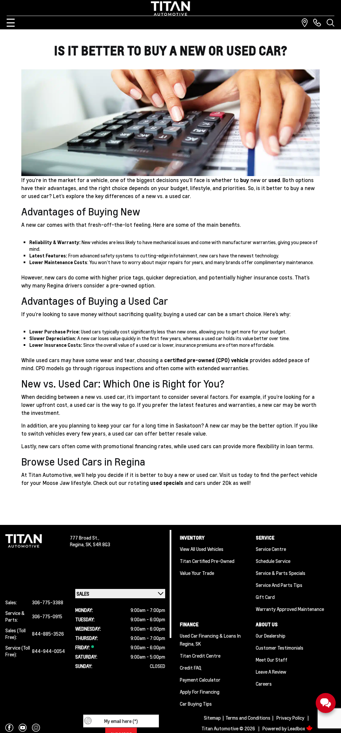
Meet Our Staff (271, 660)
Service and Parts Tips (279, 585)
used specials (166, 482)
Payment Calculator (200, 680)
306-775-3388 (47, 602)
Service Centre (271, 549)
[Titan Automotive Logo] (170, 8)
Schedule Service (273, 561)
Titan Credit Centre (200, 656)
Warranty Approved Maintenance (290, 609)
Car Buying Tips (196, 704)
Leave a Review (271, 672)
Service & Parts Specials (280, 573)
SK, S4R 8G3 (98, 544)
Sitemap (212, 718)
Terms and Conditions (247, 718)
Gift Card (265, 597)
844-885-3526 (48, 634)
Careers (264, 684)
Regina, (78, 544)
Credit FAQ (190, 668)
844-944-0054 (48, 651)
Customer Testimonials (279, 648)
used (274, 179)
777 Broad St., (84, 538)
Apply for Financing (199, 692)
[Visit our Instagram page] (36, 728)
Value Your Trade (197, 573)
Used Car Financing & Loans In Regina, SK (210, 640)
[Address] (305, 22)
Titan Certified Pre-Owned (207, 561)
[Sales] (317, 22)
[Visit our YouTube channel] (23, 728)
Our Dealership (270, 636)
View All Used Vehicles (201, 549)
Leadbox (297, 728)
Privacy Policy (290, 718)
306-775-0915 (47, 616)
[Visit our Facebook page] (9, 728)
